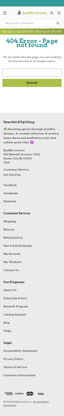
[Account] (51, 12)
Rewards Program (15, 306)
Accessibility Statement (20, 350)
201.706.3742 (12, 174)
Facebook (10, 185)
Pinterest (9, 201)
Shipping (9, 221)
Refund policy (13, 237)
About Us (10, 290)
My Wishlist (12, 262)
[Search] (58, 23)
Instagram (10, 193)
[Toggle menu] (4, 13)
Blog (6, 322)
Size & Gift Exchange (17, 245)
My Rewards (11, 253)
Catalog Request (14, 314)
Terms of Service (15, 367)
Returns (9, 229)
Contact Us (11, 270)
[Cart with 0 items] (59, 12)
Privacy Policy (13, 359)
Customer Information (19, 375)
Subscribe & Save (15, 298)
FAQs (7, 330)
